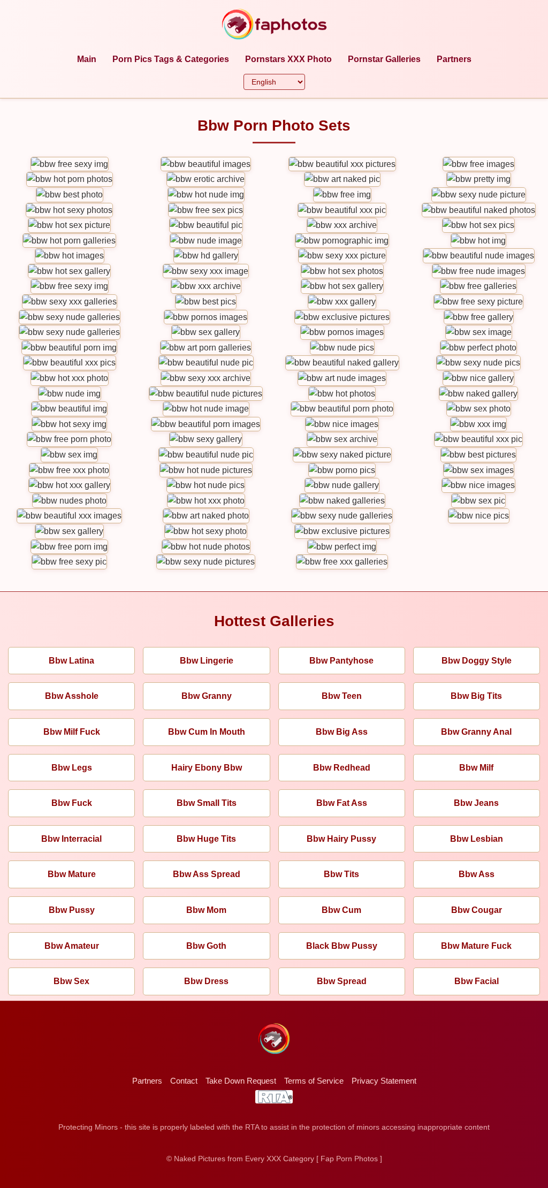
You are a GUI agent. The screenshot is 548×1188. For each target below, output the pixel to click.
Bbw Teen (342, 695)
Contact (183, 1080)
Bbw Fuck (71, 803)
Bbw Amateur (71, 945)
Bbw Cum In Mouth (206, 731)
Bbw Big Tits (476, 695)
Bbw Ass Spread (206, 874)
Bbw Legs (71, 767)
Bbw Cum (341, 910)
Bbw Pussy (72, 910)
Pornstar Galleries (384, 59)
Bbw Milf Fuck (71, 731)
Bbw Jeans (476, 803)
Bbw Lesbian (476, 838)
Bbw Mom (206, 910)
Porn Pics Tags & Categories (170, 59)
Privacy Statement (384, 1080)
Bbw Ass (476, 874)
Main (86, 59)
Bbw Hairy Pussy (341, 838)
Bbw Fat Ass (341, 803)
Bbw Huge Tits (206, 838)
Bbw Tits (341, 874)
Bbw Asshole (71, 695)
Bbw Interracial (71, 838)
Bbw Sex (71, 981)
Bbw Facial (476, 981)
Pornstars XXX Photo (288, 59)
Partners (454, 59)
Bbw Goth (206, 945)
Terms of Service (314, 1080)
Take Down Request (241, 1080)
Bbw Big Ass (342, 731)
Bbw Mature (72, 874)
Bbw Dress (206, 981)
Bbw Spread (342, 981)
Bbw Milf (476, 767)
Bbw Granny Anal (476, 731)
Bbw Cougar (476, 910)
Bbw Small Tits (207, 803)
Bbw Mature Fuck (476, 945)
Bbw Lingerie (206, 660)
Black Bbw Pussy (341, 945)
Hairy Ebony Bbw (206, 767)
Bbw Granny (206, 695)
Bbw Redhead (341, 767)
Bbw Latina (71, 660)
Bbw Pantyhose (341, 660)
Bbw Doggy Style (477, 660)
